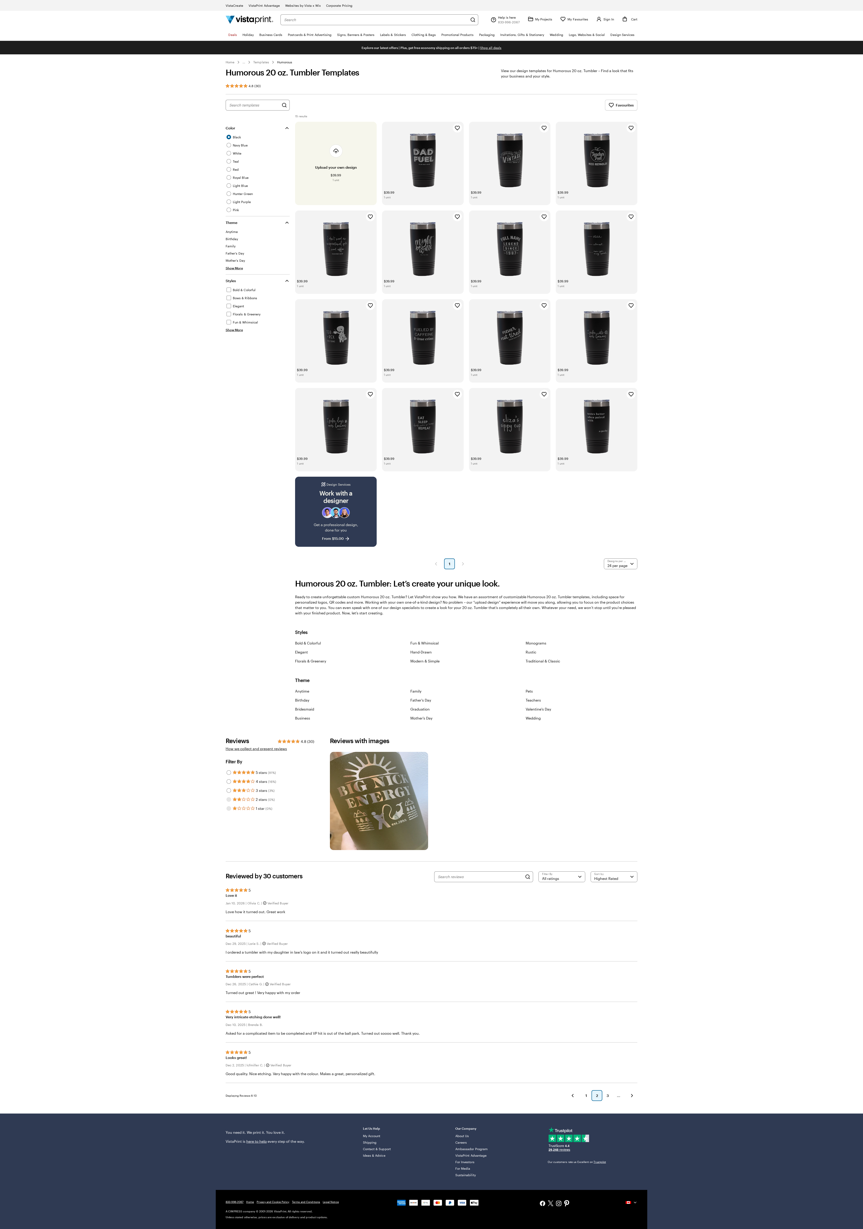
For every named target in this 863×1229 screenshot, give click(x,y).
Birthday (302, 700)
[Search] (472, 19)
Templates (261, 62)
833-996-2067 (234, 1201)
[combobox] (376, 19)
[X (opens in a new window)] (550, 1203)
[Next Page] (463, 563)
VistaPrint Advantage (264, 5)
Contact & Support (377, 1149)
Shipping (370, 1142)
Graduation (420, 709)
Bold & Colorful (308, 643)
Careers (461, 1142)
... (243, 62)
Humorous (284, 62)
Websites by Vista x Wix (303, 5)
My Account (371, 1136)
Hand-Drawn (421, 652)
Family (415, 691)
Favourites (625, 105)
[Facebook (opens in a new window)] (542, 1203)
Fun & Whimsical (424, 643)
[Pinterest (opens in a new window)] (566, 1204)
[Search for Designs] (284, 105)
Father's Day (420, 700)
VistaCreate (234, 5)
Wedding (533, 718)
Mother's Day (421, 718)
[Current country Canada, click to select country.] (631, 1202)
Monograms (536, 643)
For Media (462, 1168)
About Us (462, 1136)
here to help (256, 1141)
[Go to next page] (632, 1095)
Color (230, 128)
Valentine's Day (538, 709)
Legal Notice (331, 1201)
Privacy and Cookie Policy (273, 1201)
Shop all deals (490, 48)
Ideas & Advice (374, 1155)
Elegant (301, 652)
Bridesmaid (304, 709)
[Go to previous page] (572, 1095)
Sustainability (465, 1175)
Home (230, 62)
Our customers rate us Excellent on (577, 1161)
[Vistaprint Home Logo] (249, 20)
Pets (529, 691)
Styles (231, 281)
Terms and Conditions (306, 1201)
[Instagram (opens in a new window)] (558, 1203)
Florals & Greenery (310, 661)
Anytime (302, 691)
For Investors (464, 1162)
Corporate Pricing (339, 5)
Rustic (531, 652)
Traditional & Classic (543, 661)
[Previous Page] (436, 563)
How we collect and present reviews (256, 748)
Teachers (533, 700)
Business (302, 718)
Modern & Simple (425, 661)
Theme (231, 222)
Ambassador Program (471, 1149)
